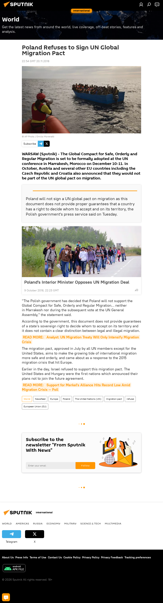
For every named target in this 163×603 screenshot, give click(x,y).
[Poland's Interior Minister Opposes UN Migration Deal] (81, 251)
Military (70, 523)
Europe (54, 398)
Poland (66, 398)
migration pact (114, 398)
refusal (130, 398)
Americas (22, 523)
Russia (38, 523)
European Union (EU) (35, 406)
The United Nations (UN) (88, 398)
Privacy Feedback (112, 557)
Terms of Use (38, 557)
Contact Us (55, 557)
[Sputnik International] (19, 8)
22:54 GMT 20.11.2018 (35, 61)
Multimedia (113, 523)
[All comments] (6, 597)
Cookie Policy (72, 557)
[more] (137, 290)
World (27, 398)
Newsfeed (40, 398)
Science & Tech (90, 523)
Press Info (21, 557)
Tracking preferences (137, 557)
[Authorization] (141, 4)
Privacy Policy (90, 557)
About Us (8, 557)
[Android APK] (14, 568)
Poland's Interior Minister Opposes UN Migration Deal (76, 282)
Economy (53, 523)
